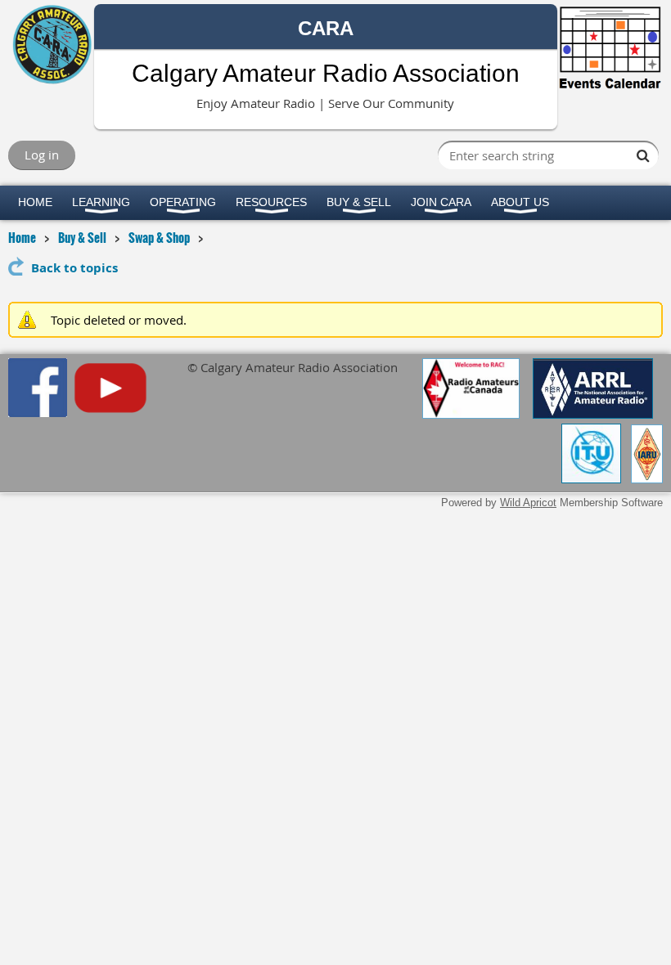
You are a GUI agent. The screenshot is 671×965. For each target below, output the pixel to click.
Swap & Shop (159, 237)
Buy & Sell (82, 237)
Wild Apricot (528, 502)
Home (22, 237)
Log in (42, 154)
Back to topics (74, 267)
